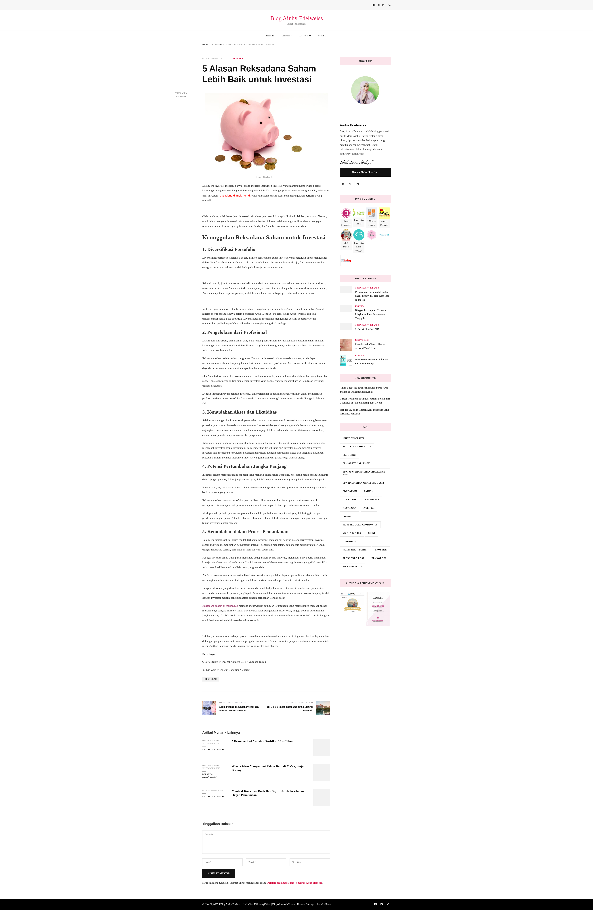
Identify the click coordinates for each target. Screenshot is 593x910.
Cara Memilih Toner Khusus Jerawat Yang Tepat (370, 346)
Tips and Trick (352, 566)
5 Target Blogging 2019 (367, 329)
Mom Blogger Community (360, 525)
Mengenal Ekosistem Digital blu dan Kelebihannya (371, 361)
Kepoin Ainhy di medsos (365, 172)
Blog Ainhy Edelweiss (296, 18)
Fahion (368, 491)
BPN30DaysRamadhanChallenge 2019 (364, 473)
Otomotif (349, 541)
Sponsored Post (353, 558)
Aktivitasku (362, 288)
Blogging (349, 455)
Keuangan (211, 679)
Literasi (286, 36)
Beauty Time (362, 340)
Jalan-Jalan (209, 777)
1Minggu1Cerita (353, 438)
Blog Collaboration (357, 447)
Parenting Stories (355, 550)
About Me (323, 36)
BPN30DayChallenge (356, 463)
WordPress (326, 904)
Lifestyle (303, 36)
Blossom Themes (296, 904)
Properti (381, 550)
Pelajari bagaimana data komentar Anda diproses (294, 882)
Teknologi (379, 558)
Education (350, 491)
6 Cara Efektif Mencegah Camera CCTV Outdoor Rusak (234, 661)
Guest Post (350, 499)
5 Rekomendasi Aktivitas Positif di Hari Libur (262, 741)
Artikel (207, 749)
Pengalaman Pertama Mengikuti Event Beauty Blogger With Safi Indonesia (372, 296)
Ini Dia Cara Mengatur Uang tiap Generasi (226, 669)
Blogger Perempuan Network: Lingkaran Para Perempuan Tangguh (371, 314)
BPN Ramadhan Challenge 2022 (363, 483)
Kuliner (369, 508)
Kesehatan (372, 499)
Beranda (269, 36)
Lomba (347, 516)
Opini (371, 533)
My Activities (352, 533)
